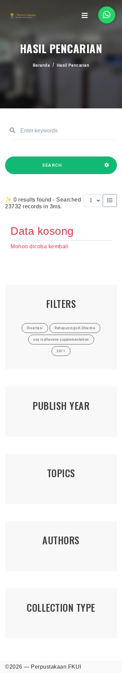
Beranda (41, 65)
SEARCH (52, 165)
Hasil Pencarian (73, 65)
